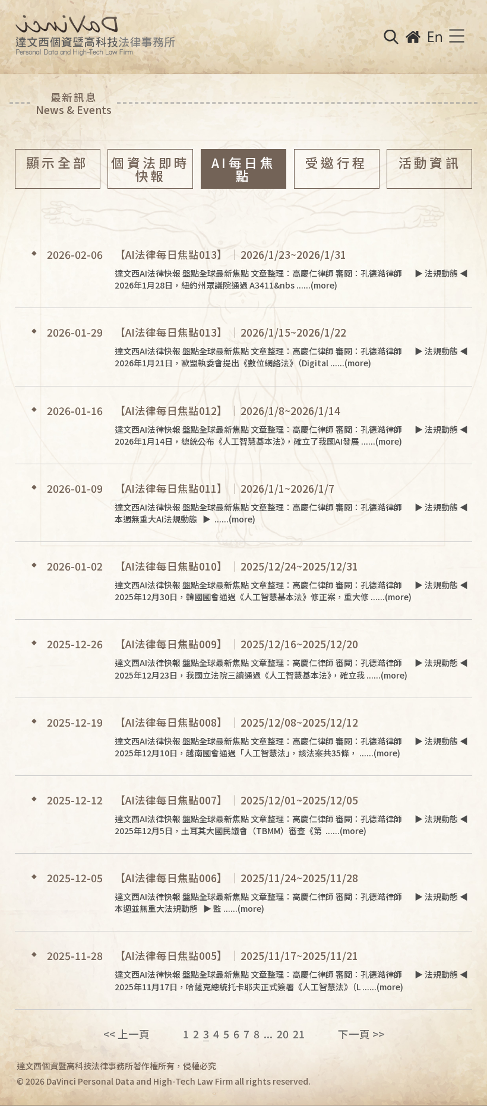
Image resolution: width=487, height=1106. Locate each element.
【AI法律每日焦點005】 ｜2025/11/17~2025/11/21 (236, 955)
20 (283, 1033)
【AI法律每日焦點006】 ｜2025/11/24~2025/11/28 (236, 877)
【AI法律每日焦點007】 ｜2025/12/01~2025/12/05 (236, 800)
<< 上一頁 (126, 1033)
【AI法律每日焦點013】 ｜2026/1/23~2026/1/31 (230, 254)
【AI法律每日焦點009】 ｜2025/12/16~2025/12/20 (236, 643)
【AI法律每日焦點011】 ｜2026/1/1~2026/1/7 (224, 488)
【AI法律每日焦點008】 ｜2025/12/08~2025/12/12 (236, 722)
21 (299, 1033)
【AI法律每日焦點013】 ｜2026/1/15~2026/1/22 (230, 332)
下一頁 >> (361, 1033)
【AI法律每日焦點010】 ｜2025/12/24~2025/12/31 (236, 566)
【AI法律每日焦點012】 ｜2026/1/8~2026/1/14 (227, 410)
